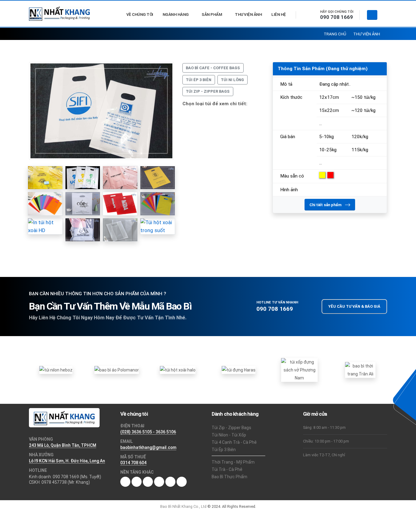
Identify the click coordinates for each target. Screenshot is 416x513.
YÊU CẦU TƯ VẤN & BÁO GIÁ (354, 306)
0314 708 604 (133, 462)
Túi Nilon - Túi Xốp (229, 434)
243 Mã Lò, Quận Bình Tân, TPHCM (62, 445)
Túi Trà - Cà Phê (227, 469)
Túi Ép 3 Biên (224, 449)
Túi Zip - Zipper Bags (231, 427)
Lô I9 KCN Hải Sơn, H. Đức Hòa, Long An (67, 460)
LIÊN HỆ (278, 14)
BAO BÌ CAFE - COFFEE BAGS (213, 68)
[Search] (372, 15)
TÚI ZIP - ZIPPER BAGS (208, 91)
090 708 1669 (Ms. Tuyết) (77, 476)
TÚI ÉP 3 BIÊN (198, 79)
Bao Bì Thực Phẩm (229, 476)
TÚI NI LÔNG (232, 79)
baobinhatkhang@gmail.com (148, 447)
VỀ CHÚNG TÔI (139, 14)
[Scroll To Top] (405, 506)
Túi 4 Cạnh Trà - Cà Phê (234, 442)
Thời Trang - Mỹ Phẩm (233, 462)
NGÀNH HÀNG (176, 14)
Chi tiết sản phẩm (326, 205)
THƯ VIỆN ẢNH (248, 14)
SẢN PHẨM (212, 14)
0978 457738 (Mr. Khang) (65, 482)
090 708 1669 (336, 17)
